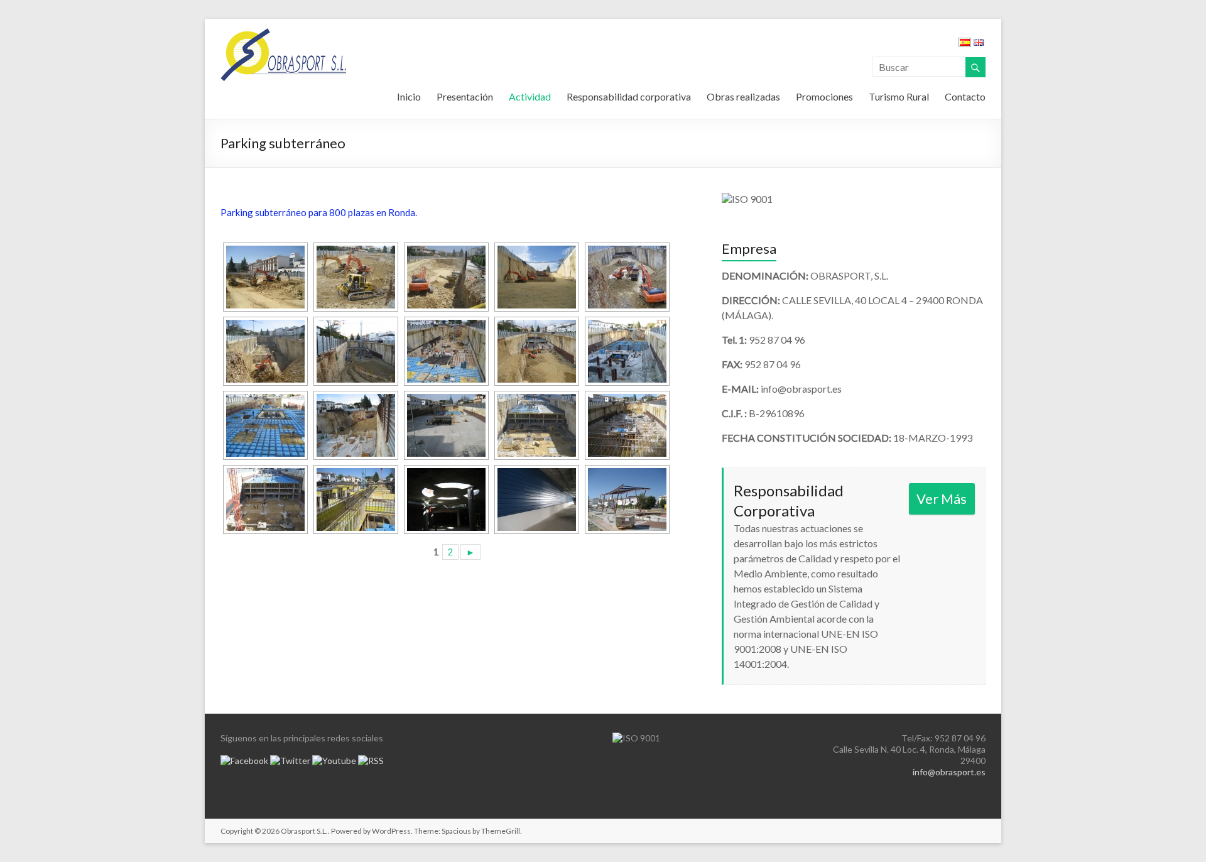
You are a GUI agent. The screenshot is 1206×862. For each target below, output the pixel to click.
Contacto (965, 96)
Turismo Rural (899, 96)
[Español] (965, 44)
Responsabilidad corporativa (629, 96)
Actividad (530, 96)
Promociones (824, 96)
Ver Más (941, 498)
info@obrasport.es (949, 772)
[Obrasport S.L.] (283, 34)
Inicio (409, 96)
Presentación (465, 96)
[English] (979, 44)
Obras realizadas (743, 96)
